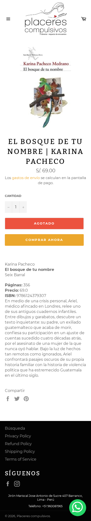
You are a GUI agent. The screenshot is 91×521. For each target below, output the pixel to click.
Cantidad (13, 196)
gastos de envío (26, 177)
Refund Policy (18, 443)
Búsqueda (15, 428)
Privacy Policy (18, 436)
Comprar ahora (44, 240)
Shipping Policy (20, 451)
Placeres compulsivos (33, 516)
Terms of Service (20, 459)
